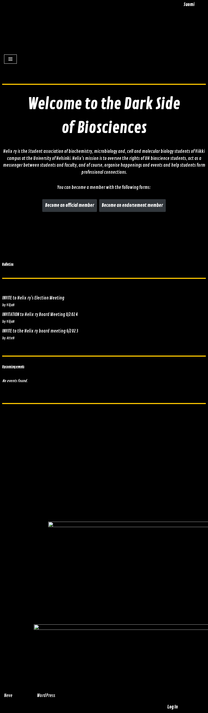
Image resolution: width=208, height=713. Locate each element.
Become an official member (69, 205)
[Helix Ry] (107, 23)
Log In (172, 707)
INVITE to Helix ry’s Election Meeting (33, 298)
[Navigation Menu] (10, 59)
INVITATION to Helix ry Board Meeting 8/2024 (40, 314)
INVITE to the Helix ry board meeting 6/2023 (40, 331)
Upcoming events (13, 367)
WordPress (46, 695)
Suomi (189, 4)
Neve (8, 695)
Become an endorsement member (132, 205)
